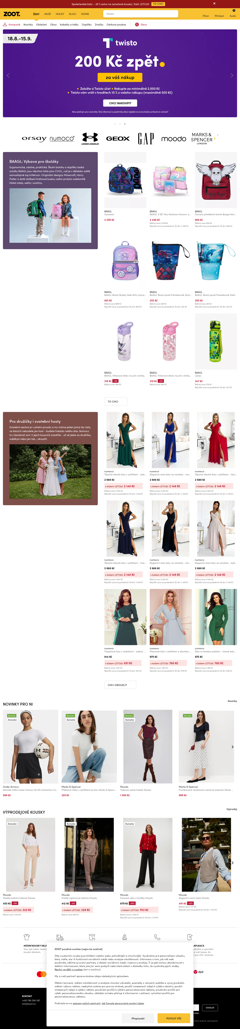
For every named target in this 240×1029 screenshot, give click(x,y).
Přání (206, 15)
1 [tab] (115, 124)
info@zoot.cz (29, 1003)
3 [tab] (125, 124)
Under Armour (11, 786)
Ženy (36, 14)
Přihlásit (219, 15)
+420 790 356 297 (31, 1000)
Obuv (53, 24)
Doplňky (87, 24)
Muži (47, 14)
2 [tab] (120, 124)
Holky (60, 14)
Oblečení (41, 24)
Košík (233, 13)
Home (85, 14)
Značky (99, 24)
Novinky (28, 24)
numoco (109, 471)
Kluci (72, 14)
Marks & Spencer (71, 786)
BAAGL (108, 211)
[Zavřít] (214, 4)
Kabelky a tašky (69, 24)
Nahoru (232, 1009)
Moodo (124, 786)
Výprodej (231, 809)
